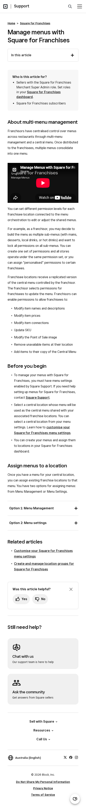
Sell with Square (41, 721)
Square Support (38, 397)
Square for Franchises (35, 23)
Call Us (41, 739)
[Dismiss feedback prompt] (71, 589)
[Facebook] (71, 757)
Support (21, 6)
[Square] (5, 6)
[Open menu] (79, 6)
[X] (65, 757)
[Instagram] (76, 757)
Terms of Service (43, 794)
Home (11, 23)
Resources (41, 730)
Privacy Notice (43, 788)
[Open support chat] (75, 799)
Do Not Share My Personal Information (43, 781)
